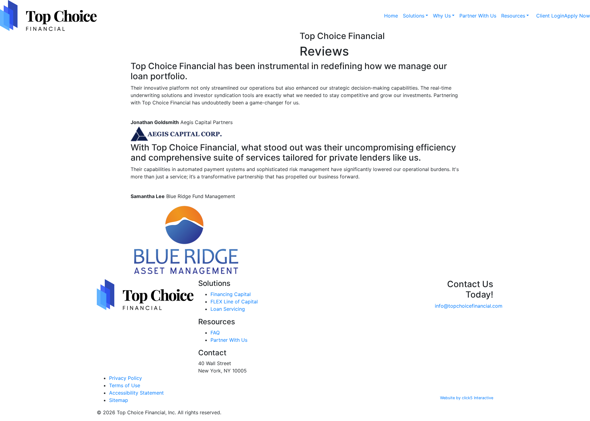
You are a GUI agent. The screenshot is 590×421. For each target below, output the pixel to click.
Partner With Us (477, 16)
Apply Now (577, 16)
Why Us (442, 16)
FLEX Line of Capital (234, 301)
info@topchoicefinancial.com (468, 306)
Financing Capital (230, 294)
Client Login (550, 16)
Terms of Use (124, 385)
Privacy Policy (125, 378)
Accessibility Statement (136, 393)
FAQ (215, 332)
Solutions (413, 16)
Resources (513, 16)
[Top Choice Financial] (48, 15)
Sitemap (118, 400)
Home (391, 16)
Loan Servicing (227, 309)
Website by (466, 398)
